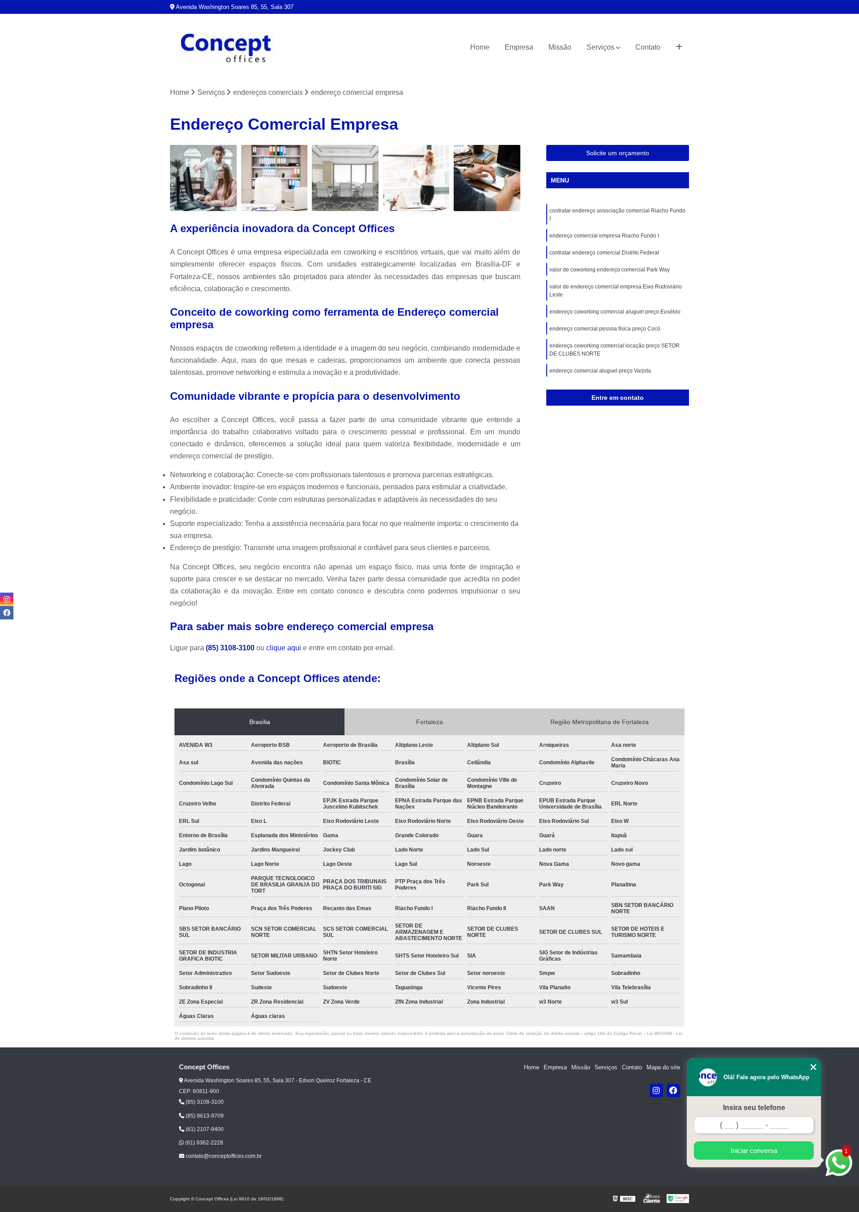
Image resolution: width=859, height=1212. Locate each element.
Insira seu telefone (754, 1107)
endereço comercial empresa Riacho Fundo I (604, 236)
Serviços (600, 47)
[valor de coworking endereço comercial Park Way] (416, 178)
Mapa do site (663, 1067)
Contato (647, 47)
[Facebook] (673, 1090)
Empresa (519, 47)
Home (479, 47)
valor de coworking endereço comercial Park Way (609, 270)
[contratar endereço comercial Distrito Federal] (345, 178)
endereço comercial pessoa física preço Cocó (604, 329)
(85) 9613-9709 (204, 1116)
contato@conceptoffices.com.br (223, 1156)
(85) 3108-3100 (231, 648)
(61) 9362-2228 (203, 1143)
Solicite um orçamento (617, 153)
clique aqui (283, 648)
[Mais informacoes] (679, 47)
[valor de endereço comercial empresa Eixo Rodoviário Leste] (487, 178)
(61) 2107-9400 (204, 1129)
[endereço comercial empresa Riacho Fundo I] (274, 178)
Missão (560, 47)
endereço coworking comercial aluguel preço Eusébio (614, 312)
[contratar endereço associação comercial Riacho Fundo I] (203, 178)
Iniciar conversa (754, 1150)
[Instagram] (656, 1090)
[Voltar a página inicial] (226, 47)
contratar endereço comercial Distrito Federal (604, 253)
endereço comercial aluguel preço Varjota (600, 371)
